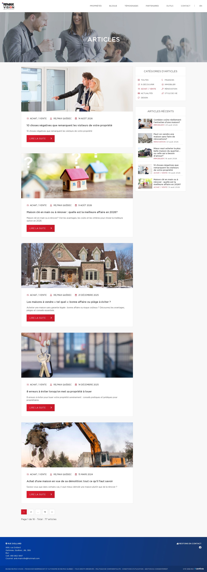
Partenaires (152, 6)
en (201, 6)
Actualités (146, 93)
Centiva (199, 569)
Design (144, 98)
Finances (169, 80)
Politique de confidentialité (108, 569)
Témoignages (131, 6)
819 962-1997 (16, 556)
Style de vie (170, 93)
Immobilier (169, 85)
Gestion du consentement (156, 569)
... (38, 512)
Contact (185, 6)
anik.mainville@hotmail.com (27, 559)
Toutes (144, 80)
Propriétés (96, 6)
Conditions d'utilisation (132, 569)
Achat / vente (38, 119)
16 (45, 512)
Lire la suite (37, 139)
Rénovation (170, 89)
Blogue (113, 6)
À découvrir (147, 85)
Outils (169, 6)
